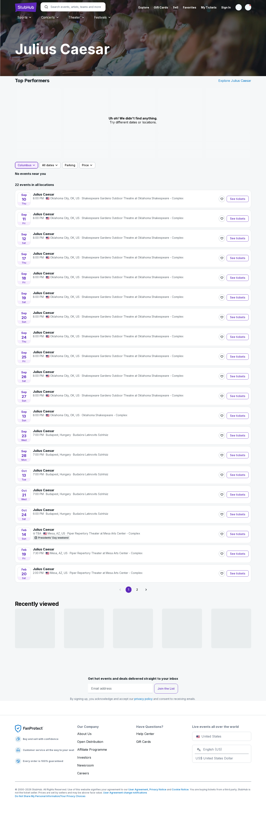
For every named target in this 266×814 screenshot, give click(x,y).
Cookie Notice (180, 789)
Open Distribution (90, 742)
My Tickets (209, 7)
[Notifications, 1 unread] (248, 7)
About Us (84, 734)
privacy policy (143, 698)
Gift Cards (161, 7)
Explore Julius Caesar (234, 81)
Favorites (189, 7)
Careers (83, 773)
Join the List (166, 688)
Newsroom (85, 765)
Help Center (145, 734)
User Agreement (138, 789)
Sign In (226, 7)
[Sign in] (238, 7)
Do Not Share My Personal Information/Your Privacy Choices (50, 796)
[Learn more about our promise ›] (29, 728)
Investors (84, 757)
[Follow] (222, 199)
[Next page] (146, 589)
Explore (143, 7)
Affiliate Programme (92, 750)
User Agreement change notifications (125, 792)
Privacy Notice (157, 789)
